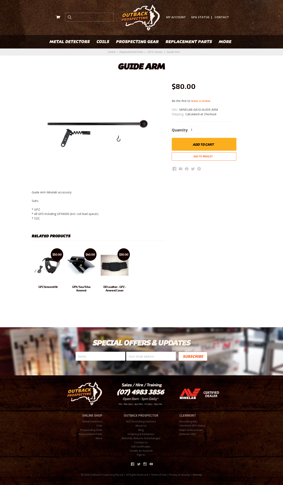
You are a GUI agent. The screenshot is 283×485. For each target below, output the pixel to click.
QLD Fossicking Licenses (141, 421)
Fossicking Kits (188, 421)
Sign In (141, 455)
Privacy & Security (179, 475)
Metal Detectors (70, 41)
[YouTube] (151, 464)
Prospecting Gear (137, 41)
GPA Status (200, 17)
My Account (176, 17)
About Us (141, 425)
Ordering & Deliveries (141, 434)
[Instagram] (145, 464)
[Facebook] (132, 464)
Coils (103, 41)
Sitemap (197, 475)
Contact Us (141, 442)
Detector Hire (187, 434)
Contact (221, 17)
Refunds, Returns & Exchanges (141, 438)
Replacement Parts (189, 41)
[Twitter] (138, 464)
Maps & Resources (191, 430)
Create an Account (140, 450)
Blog (141, 430)
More (225, 41)
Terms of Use (159, 475)
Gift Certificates (141, 446)
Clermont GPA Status (192, 425)
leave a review (200, 101)
